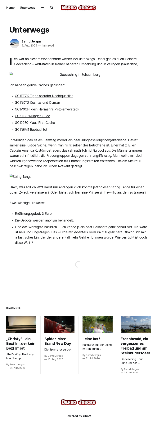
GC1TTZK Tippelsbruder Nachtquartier (44, 96)
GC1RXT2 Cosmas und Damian (37, 103)
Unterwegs (27, 7)
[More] (42, 8)
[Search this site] (52, 8)
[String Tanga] (78, 176)
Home (10, 7)
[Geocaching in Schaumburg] (78, 74)
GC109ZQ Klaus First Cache (35, 123)
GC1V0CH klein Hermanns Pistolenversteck (47, 109)
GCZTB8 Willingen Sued (32, 116)
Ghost (87, 416)
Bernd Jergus (31, 41)
